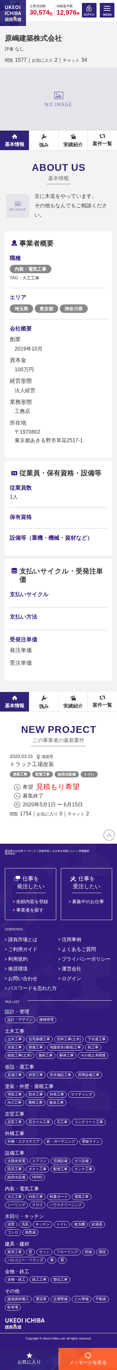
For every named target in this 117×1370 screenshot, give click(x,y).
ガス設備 (81, 1161)
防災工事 (14, 1169)
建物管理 (46, 1019)
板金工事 (56, 1102)
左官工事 (14, 1122)
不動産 (101, 1299)
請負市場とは (22, 939)
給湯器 (97, 1224)
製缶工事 (60, 1279)
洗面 (25, 1224)
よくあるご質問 (79, 949)
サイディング (81, 1094)
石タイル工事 (39, 1122)
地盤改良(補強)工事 (65, 1047)
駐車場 (12, 1307)
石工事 (62, 1122)
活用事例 (71, 939)
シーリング (16, 1205)
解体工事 (66, 1055)
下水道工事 (97, 1039)
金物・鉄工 (16, 1279)
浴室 (11, 1224)
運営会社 (71, 968)
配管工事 (42, 774)
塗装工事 (20, 774)
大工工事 (14, 1196)
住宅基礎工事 (39, 1039)
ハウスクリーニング (66, 1205)
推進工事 (36, 1047)
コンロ (12, 1232)
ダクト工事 (37, 1169)
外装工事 (57, 1094)
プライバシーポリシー (86, 959)
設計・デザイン (19, 1019)
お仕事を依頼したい (64, 851)
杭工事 (93, 1047)
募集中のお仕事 (88, 901)
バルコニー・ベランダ (25, 1260)
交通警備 (60, 1299)
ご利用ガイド (22, 949)
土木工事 (14, 1039)
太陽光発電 (16, 1161)
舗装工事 (45, 1055)
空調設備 (60, 1161)
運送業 (41, 1299)
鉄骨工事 (36, 1075)
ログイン (71, 978)
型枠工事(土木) (69, 1039)
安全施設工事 (60, 1075)
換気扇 (30, 1232)
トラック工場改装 (32, 764)
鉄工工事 (39, 1279)
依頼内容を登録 (32, 901)
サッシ (44, 1252)
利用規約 (18, 959)
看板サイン (91, 1141)
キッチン (42, 1224)
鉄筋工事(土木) (19, 1055)
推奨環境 (18, 968)
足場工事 (14, 1075)
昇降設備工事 (88, 1075)
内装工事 (36, 1196)
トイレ (89, 774)
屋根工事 (35, 1102)
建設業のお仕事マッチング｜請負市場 (27, 851)
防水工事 (36, 1094)
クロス (37, 1205)
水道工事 (14, 1047)
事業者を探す (30, 910)
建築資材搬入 (18, 1299)
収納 (88, 1252)
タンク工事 (83, 1169)
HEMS (37, 1177)
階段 (102, 1252)
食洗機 (79, 1224)
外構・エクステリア (23, 1141)
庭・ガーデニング (60, 1141)
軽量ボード (59, 1196)
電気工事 (81, 1196)
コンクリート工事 (88, 1122)
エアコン (39, 1161)
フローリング (67, 1252)
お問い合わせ (22, 978)
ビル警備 (81, 1299)
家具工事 (14, 1252)
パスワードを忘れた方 (32, 988)
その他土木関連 (93, 1055)
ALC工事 (14, 1102)
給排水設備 (67, 774)
